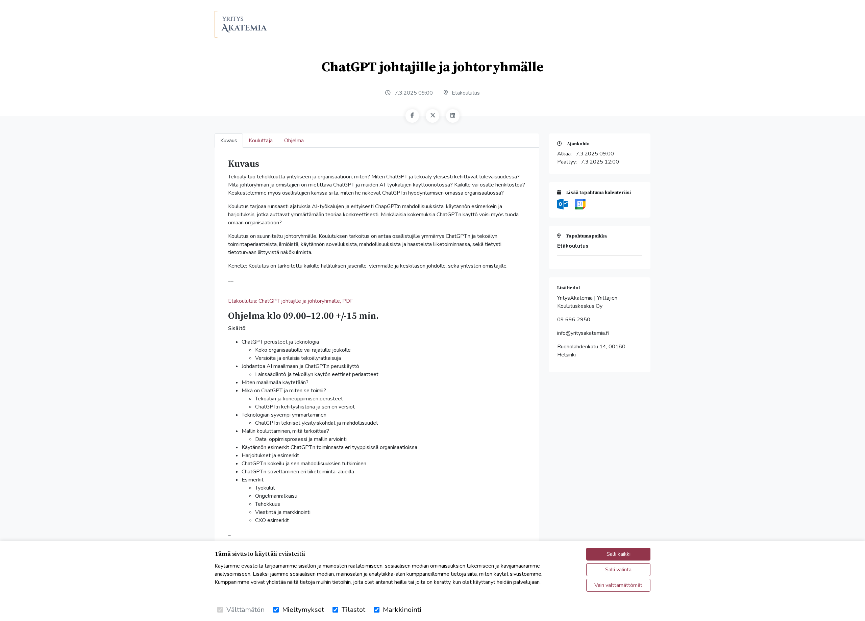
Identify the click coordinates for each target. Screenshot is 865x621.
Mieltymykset (303, 609)
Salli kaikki (619, 554)
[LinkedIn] (453, 116)
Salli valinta (618, 569)
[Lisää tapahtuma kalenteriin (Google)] (580, 203)
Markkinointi (402, 609)
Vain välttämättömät (618, 585)
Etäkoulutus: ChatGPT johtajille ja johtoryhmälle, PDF (290, 301)
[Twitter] (432, 116)
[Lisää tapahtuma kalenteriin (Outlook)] (563, 203)
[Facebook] (412, 116)
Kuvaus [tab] (228, 140)
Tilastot (353, 609)
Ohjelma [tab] (294, 140)
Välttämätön (245, 609)
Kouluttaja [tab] (261, 140)
